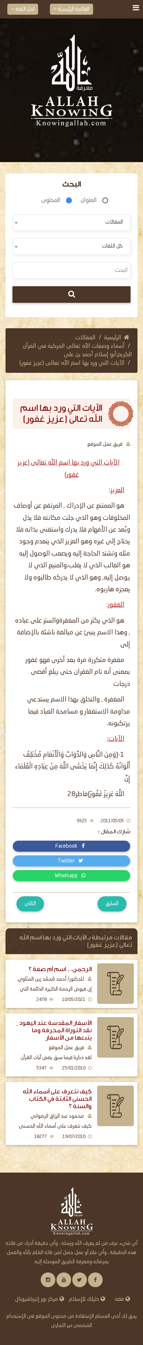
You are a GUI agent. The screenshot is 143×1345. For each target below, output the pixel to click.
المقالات (85, 338)
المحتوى (50, 200)
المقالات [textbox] (114, 222)
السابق (112, 903)
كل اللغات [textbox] (112, 246)
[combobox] (71, 222)
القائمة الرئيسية (73, 9)
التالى (30, 903)
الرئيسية (112, 338)
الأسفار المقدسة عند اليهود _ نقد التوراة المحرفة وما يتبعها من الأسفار (54, 1030)
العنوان (89, 200)
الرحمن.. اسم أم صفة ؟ (60, 969)
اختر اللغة (24, 9)
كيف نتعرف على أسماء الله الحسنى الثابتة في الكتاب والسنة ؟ (57, 1099)
